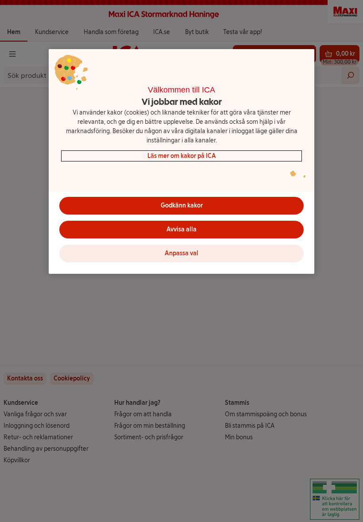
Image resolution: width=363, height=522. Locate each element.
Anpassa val (181, 253)
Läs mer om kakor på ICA (181, 156)
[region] (181, 161)
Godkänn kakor (182, 205)
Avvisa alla (181, 229)
